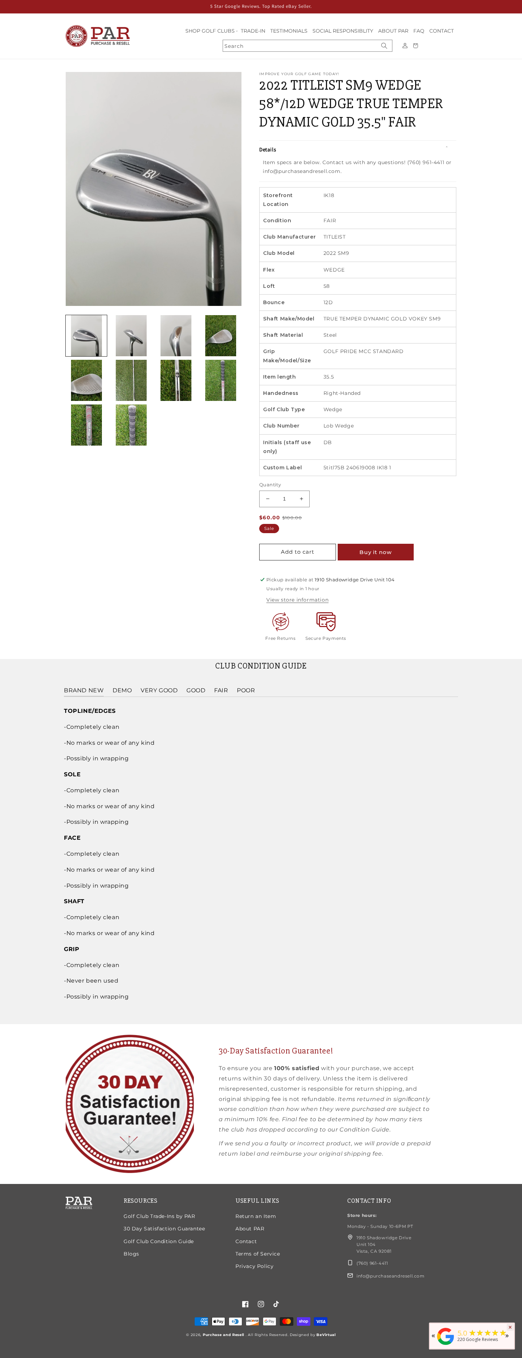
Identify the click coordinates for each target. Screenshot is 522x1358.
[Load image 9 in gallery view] (86, 425)
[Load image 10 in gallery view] (131, 425)
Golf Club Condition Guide (159, 1241)
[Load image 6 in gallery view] (131, 380)
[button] (210, 31)
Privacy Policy (254, 1266)
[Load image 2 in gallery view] (131, 335)
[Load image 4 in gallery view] (220, 335)
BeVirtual (326, 1334)
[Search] (384, 45)
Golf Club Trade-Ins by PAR (159, 1216)
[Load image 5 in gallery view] (86, 380)
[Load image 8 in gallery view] (220, 380)
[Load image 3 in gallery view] (176, 335)
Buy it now (375, 552)
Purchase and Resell (224, 1334)
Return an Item (255, 1216)
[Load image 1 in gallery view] (86, 335)
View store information (297, 600)
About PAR (249, 1228)
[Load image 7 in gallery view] (176, 380)
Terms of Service (257, 1254)
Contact (246, 1241)
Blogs (131, 1254)
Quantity (270, 484)
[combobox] (307, 45)
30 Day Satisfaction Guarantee (164, 1228)
